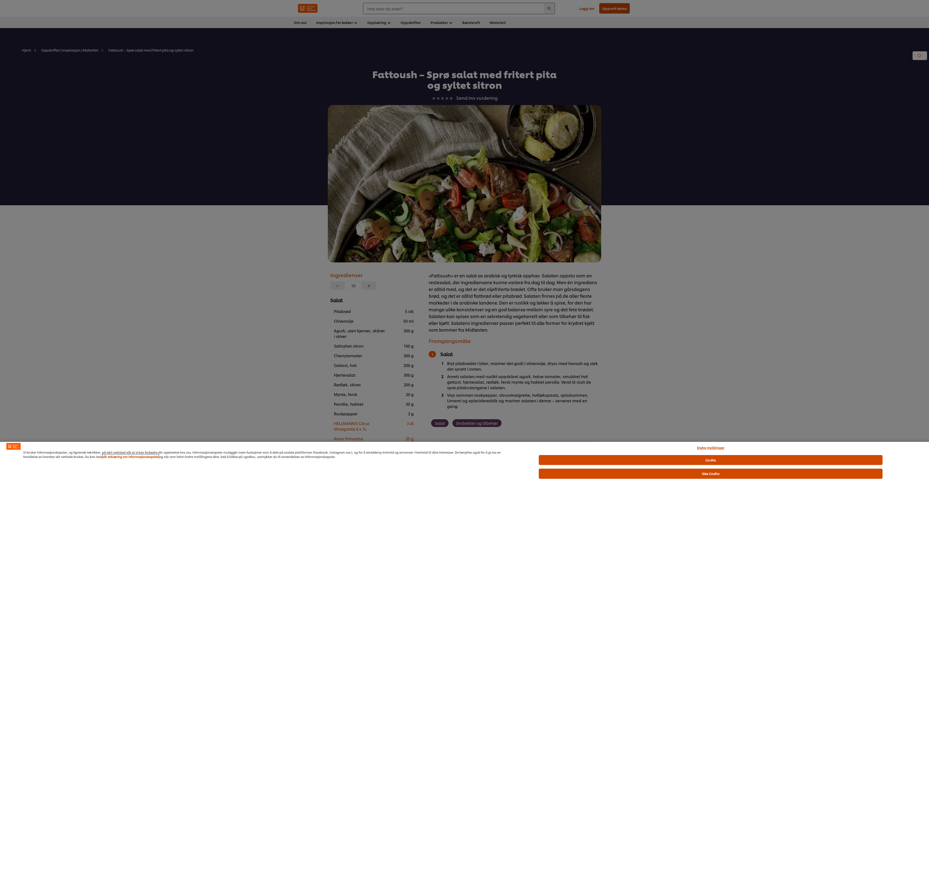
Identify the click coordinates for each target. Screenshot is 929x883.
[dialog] (464, 662)
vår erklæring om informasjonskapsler (130, 457)
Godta (710, 460)
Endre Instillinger (710, 447)
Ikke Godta (710, 473)
